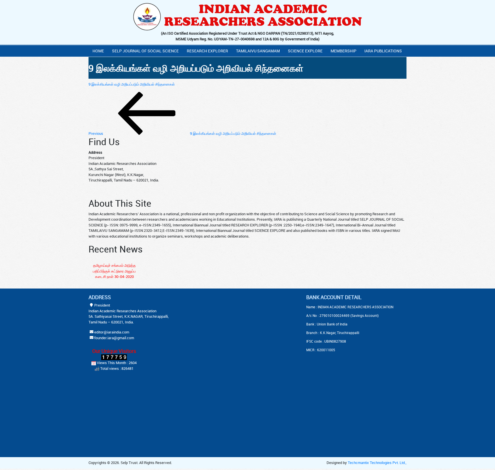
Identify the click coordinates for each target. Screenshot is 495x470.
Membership (343, 51)
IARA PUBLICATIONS (383, 51)
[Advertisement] (233, 330)
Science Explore (305, 51)
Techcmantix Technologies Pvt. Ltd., (377, 462)
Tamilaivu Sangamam (258, 51)
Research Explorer (207, 51)
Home (98, 51)
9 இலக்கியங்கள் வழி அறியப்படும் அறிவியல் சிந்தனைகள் (132, 84)
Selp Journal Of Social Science (145, 51)
